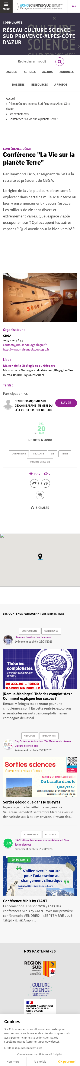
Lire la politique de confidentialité (23, 1048)
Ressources (39, 85)
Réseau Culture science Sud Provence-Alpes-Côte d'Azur (39, 37)
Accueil (11, 72)
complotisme (29, 631)
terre (65, 453)
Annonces (67, 72)
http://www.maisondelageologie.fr (26, 349)
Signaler (42, 508)
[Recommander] (45, 483)
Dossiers (18, 85)
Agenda (47, 72)
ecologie (50, 834)
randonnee (49, 735)
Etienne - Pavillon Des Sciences (33, 637)
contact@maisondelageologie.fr (25, 344)
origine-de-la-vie (40, 461)
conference (19, 453)
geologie (38, 453)
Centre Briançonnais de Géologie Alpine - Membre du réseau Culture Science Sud (33, 405)
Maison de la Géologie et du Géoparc (29, 365)
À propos (60, 85)
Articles (30, 72)
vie (52, 453)
